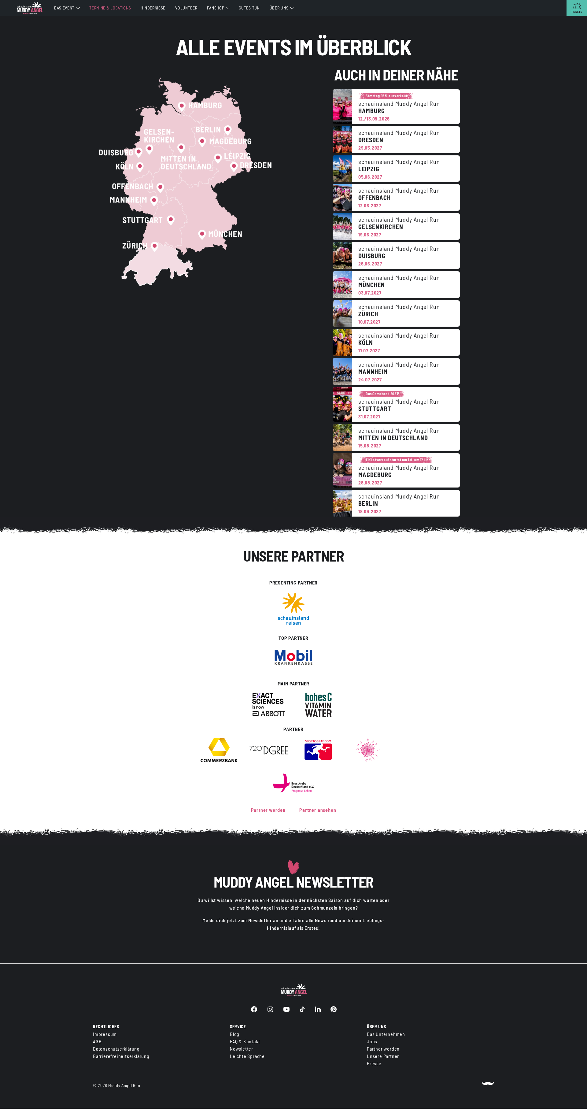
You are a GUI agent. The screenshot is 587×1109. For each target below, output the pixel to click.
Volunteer (186, 7)
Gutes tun (249, 7)
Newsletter (241, 1049)
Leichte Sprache (247, 1056)
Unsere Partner (383, 1056)
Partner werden (268, 810)
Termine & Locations (110, 7)
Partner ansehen (317, 810)
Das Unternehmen (386, 1034)
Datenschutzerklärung (116, 1049)
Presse (374, 1063)
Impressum (105, 1034)
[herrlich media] (488, 1085)
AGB (97, 1041)
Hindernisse (153, 7)
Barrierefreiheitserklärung (121, 1056)
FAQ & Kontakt (245, 1041)
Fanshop (215, 7)
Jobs (372, 1041)
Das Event (64, 7)
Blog (234, 1034)
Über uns (279, 7)
